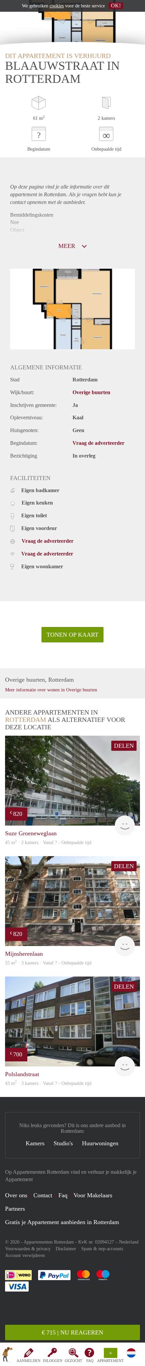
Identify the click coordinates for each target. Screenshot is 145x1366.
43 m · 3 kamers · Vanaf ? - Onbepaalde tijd (48, 1083)
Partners (15, 1208)
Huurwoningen (100, 1143)
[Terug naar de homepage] (7, 1355)
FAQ (89, 1361)
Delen (124, 745)
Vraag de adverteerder (98, 443)
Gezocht (73, 1361)
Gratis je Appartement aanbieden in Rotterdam (62, 1222)
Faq (62, 1195)
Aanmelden (28, 1361)
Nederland (129, 1242)
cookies (57, 5)
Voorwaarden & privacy (28, 1248)
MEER (67, 246)
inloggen (52, 1361)
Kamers (35, 1143)
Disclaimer (66, 1248)
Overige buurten (91, 392)
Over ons (16, 1195)
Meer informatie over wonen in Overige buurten (51, 689)
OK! (116, 5)
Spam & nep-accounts (102, 1248)
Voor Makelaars (93, 1195)
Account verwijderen (25, 1255)
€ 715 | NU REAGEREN (72, 1332)
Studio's (63, 1143)
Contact (42, 1195)
